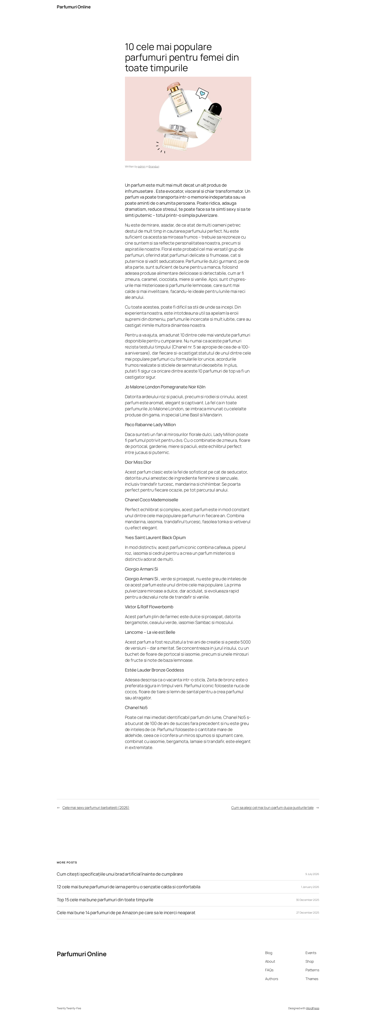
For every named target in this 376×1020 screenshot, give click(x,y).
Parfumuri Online (73, 7)
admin (142, 166)
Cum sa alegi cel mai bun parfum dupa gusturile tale (272, 807)
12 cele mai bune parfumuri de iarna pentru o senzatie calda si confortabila (128, 886)
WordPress (312, 1008)
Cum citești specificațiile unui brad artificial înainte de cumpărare (120, 874)
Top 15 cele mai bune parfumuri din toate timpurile (105, 899)
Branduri (154, 166)
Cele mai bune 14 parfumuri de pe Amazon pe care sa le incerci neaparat (126, 912)
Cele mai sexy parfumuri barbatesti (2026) (95, 807)
